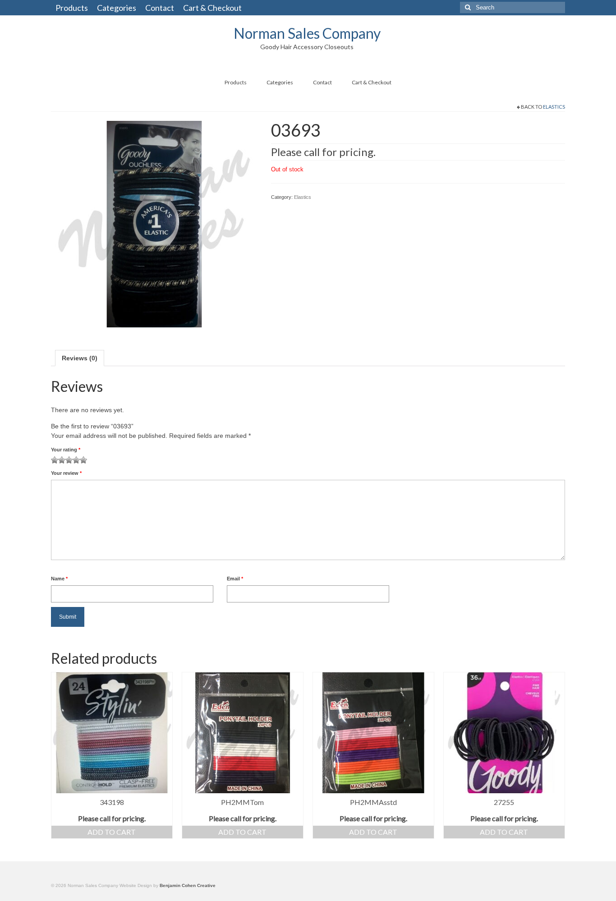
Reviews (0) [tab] (79, 358)
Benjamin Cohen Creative (188, 885)
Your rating (65, 449)
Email (235, 578)
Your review (66, 473)
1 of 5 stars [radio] (54, 460)
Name (59, 578)
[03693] (154, 223)
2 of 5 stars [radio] (58, 460)
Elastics (554, 107)
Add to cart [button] (111, 831)
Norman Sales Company (307, 33)
